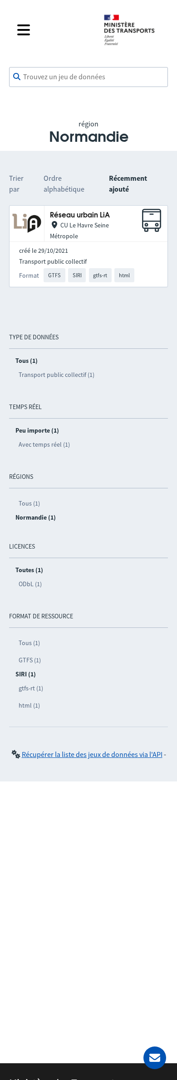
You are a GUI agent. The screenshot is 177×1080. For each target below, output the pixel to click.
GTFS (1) (30, 660)
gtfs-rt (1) (31, 688)
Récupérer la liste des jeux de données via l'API (92, 754)
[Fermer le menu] (53, 30)
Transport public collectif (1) (56, 375)
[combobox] (88, 77)
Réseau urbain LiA (80, 215)
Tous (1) (29, 503)
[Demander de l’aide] (154, 1057)
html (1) (29, 705)
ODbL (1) (30, 584)
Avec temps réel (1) (44, 444)
